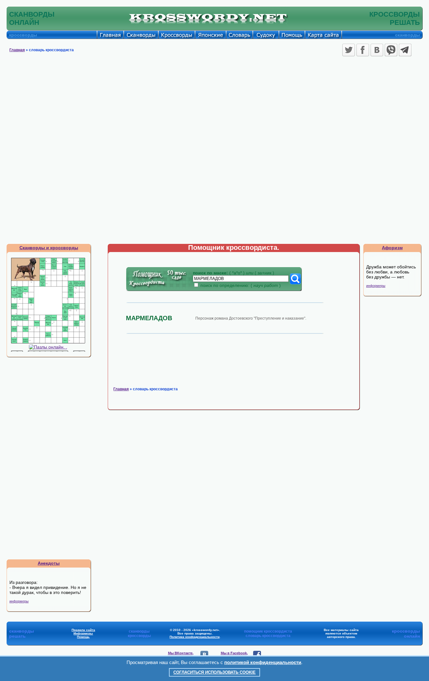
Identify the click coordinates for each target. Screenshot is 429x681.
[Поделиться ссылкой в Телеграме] (405, 50)
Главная (17, 50)
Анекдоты (49, 563)
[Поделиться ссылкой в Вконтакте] (377, 50)
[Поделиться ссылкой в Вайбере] (391, 50)
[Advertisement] (214, 105)
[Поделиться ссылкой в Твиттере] (348, 50)
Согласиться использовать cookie (214, 672)
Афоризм (392, 247)
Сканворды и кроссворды (48, 247)
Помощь (83, 637)
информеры (19, 601)
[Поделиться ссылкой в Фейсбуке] (362, 50)
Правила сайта (83, 630)
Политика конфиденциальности (195, 637)
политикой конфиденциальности (262, 662)
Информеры (83, 633)
